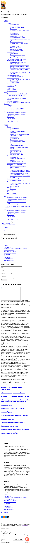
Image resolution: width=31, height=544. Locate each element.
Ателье (9, 23)
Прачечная (13, 85)
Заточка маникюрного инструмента (20, 79)
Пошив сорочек (11, 118)
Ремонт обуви (10, 52)
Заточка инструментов (13, 78)
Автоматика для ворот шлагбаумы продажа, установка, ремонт (16, 60)
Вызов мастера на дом (16, 49)
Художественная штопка (17, 50)
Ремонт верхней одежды (16, 42)
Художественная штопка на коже (16, 114)
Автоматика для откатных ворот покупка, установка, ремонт (19, 70)
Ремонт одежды (14, 26)
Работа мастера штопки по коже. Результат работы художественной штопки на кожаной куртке (15, 400)
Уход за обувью (14, 53)
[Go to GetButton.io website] (27, 542)
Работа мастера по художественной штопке (13, 393)
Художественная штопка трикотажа (16, 112)
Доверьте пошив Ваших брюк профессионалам (14, 415)
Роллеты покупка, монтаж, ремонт (19, 65)
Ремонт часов (10, 88)
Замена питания (11, 89)
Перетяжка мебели (12, 91)
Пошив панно (11, 115)
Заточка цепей (14, 81)
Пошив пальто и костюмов (17, 37)
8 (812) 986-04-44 (5, 223)
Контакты (6, 104)
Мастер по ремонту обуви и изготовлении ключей (17, 109)
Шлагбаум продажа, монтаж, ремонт (20, 68)
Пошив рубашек (14, 34)
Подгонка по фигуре (15, 46)
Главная (6, 20)
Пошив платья (14, 33)
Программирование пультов (17, 76)
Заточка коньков (14, 82)
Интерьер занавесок (12, 120)
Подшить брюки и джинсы (17, 27)
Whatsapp (3, 224)
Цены (7, 224)
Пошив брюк (10, 117)
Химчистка (10, 83)
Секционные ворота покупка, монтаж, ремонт (18, 62)
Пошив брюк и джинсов (16, 36)
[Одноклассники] (4, 517)
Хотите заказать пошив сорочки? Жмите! (13, 422)
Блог (5, 111)
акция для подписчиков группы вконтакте (18, 102)
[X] (8, 517)
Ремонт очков (10, 86)
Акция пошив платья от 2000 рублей (17, 94)
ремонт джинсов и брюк (13, 101)
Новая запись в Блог (12, 121)
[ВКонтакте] (2, 517)
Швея (11, 107)
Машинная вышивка (15, 47)
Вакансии (9, 105)
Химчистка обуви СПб (16, 57)
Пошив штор (13, 29)
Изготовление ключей (13, 75)
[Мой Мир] (6, 517)
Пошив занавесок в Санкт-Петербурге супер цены (15, 429)
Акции (6, 92)
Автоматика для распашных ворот (19, 66)
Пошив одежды (14, 24)
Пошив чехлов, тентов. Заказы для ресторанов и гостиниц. (19, 31)
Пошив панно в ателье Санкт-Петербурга (12, 408)
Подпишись (25, 525)
